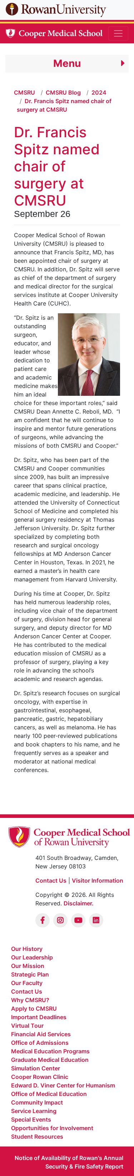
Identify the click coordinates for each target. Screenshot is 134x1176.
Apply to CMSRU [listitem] (34, 1008)
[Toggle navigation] (118, 33)
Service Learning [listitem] (33, 1110)
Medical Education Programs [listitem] (50, 1051)
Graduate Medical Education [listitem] (50, 1059)
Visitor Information (97, 880)
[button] (67, 64)
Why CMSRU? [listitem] (30, 1000)
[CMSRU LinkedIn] (96, 920)
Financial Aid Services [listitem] (41, 1034)
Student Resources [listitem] (37, 1136)
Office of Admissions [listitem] (40, 1042)
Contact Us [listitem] (26, 991)
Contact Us (50, 880)
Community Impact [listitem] (37, 1102)
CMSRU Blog (63, 92)
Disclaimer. (79, 903)
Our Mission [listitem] (27, 965)
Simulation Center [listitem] (35, 1068)
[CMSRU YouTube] (78, 920)
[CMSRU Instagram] (60, 920)
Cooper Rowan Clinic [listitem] (39, 1076)
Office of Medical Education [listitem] (49, 1093)
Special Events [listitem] (31, 1119)
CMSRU (24, 92)
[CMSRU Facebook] (42, 920)
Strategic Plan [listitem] (30, 974)
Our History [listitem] (27, 948)
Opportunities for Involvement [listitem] (52, 1128)
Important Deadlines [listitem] (38, 1017)
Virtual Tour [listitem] (27, 1025)
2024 (98, 92)
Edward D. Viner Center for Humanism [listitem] (63, 1085)
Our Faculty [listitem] (27, 982)
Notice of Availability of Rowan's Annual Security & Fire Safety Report (69, 1162)
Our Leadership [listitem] (32, 957)
